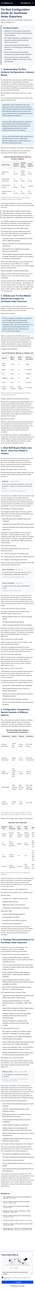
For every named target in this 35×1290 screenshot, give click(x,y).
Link (14, 1198)
